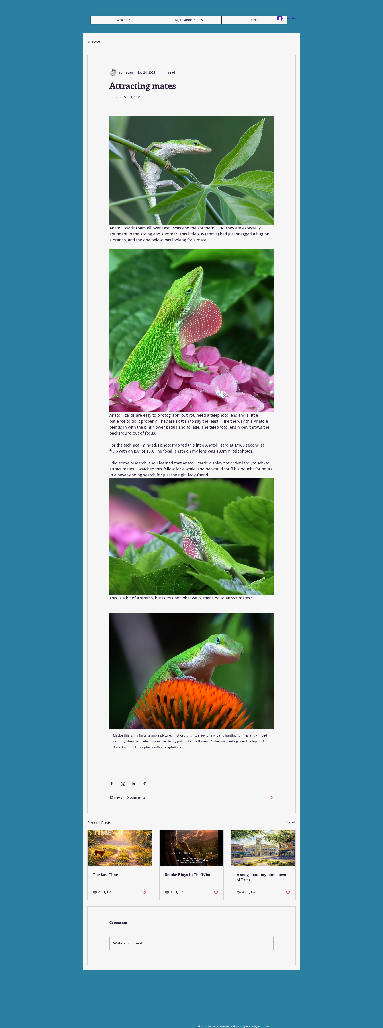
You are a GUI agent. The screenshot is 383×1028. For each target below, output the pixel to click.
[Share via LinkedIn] (133, 783)
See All (291, 822)
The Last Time (105, 874)
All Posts (93, 42)
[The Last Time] (120, 848)
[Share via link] (144, 783)
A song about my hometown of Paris (261, 877)
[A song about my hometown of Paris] (263, 848)
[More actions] (271, 72)
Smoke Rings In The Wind (188, 874)
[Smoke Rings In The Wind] (192, 848)
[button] (290, 42)
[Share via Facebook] (111, 783)
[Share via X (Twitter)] (122, 783)
